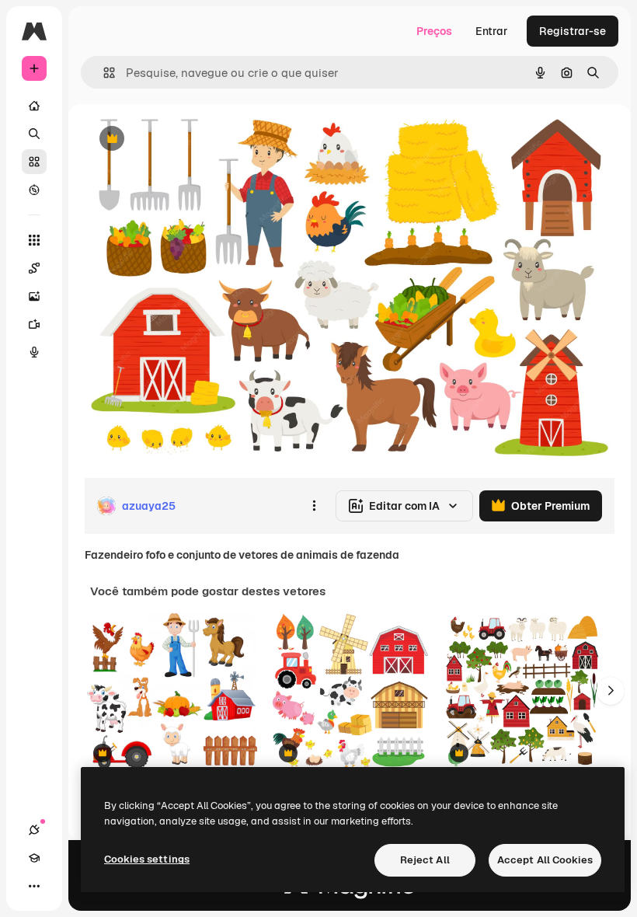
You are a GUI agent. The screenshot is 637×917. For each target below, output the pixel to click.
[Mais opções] (313, 505)
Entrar (491, 31)
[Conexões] (34, 830)
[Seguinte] (611, 691)
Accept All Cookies (545, 859)
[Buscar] (34, 133)
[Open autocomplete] (103, 72)
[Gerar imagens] (34, 296)
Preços (434, 31)
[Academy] (34, 858)
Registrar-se (572, 31)
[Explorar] (34, 189)
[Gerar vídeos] (34, 324)
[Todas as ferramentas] (34, 240)
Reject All (425, 859)
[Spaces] (34, 268)
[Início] (34, 105)
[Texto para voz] (34, 352)
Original (183, 139)
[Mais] (34, 885)
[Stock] (34, 161)
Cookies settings (147, 859)
